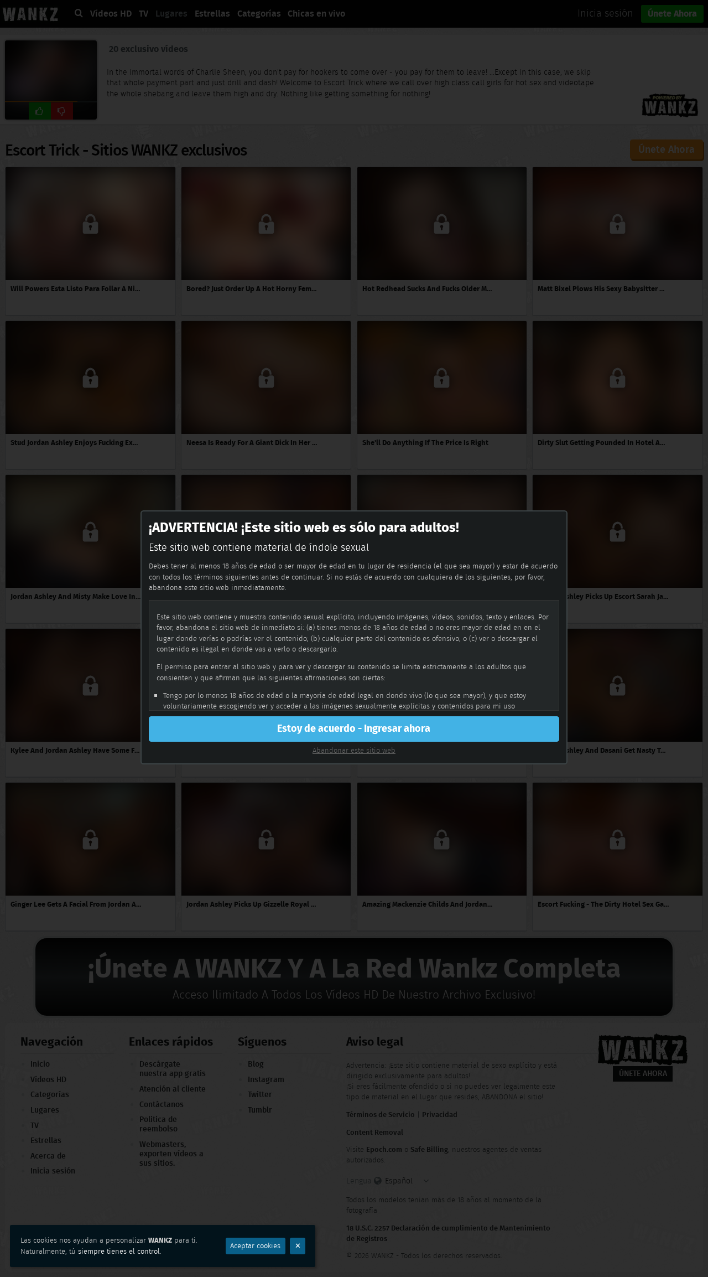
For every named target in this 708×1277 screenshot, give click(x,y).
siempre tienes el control (119, 1251)
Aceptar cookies (255, 1245)
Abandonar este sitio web (354, 750)
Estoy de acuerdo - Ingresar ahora (353, 728)
